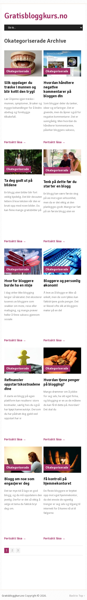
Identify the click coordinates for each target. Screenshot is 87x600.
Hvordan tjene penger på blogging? (62, 382)
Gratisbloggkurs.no (35, 16)
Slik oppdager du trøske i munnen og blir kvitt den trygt (20, 87)
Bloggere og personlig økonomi (62, 283)
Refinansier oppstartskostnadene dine (22, 384)
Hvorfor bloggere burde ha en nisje (19, 283)
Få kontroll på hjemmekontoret (57, 481)
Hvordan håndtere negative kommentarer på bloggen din (59, 89)
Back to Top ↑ (77, 595)
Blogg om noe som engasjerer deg (19, 481)
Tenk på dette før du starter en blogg (60, 184)
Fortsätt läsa (15, 142)
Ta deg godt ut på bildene (18, 182)
